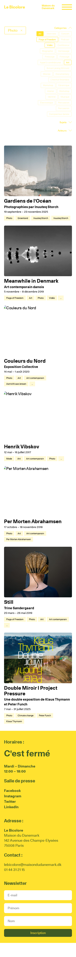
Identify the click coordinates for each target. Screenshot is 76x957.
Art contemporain (35, 378)
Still (8, 602)
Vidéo (52, 298)
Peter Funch (45, 715)
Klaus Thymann (14, 721)
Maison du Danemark (48, 7)
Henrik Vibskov (21, 446)
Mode (9, 458)
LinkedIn (11, 806)
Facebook (12, 790)
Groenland (23, 218)
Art (30, 298)
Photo (9, 218)
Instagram (12, 796)
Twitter (10, 801)
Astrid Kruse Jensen (16, 383)
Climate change (25, 715)
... (60, 298)
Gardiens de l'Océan (27, 200)
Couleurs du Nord (25, 360)
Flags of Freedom (15, 298)
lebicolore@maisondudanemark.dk (32, 864)
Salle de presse (19, 781)
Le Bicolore (14, 7)
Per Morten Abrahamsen (33, 521)
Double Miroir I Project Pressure (30, 690)
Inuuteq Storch (40, 218)
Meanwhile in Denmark (31, 280)
